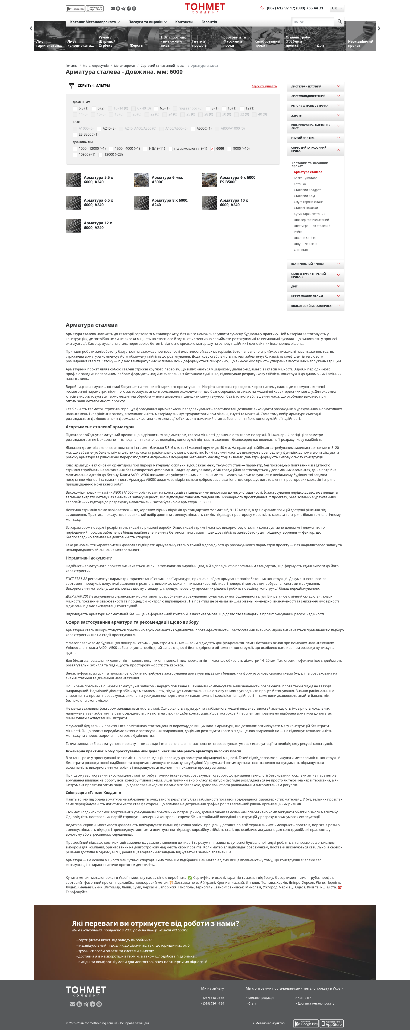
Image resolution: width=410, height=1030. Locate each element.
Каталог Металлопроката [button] (93, 21)
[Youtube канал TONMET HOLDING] (118, 8)
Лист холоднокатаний (308, 96)
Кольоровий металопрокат (312, 306)
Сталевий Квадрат (307, 190)
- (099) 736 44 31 (212, 1003)
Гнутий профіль (303, 138)
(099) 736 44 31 (309, 7)
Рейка (298, 232)
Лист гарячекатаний (306, 86)
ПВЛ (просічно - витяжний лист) (311, 126)
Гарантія (209, 21)
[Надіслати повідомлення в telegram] (124, 8)
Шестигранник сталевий (312, 226)
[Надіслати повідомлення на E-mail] (113, 8)
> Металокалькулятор (269, 1023)
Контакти (184, 21)
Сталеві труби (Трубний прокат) (308, 275)
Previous (31, 28)
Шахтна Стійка (305, 238)
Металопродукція (261, 998)
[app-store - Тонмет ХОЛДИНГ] (94, 8)
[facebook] (129, 8)
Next (379, 28)
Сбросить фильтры (264, 86)
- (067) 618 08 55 (212, 998)
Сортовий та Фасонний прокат (309, 149)
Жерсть (296, 115)
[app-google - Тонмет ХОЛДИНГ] (75, 8)
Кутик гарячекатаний (309, 214)
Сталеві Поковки (306, 208)
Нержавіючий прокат (307, 296)
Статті (252, 1003)
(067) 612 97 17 (280, 7)
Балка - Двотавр (306, 178)
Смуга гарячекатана (309, 202)
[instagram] (134, 8)
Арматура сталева (308, 172)
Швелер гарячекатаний (311, 220)
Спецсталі (301, 250)
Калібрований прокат (307, 264)
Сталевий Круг (304, 196)
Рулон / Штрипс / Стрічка (309, 106)
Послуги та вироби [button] (146, 21)
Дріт (294, 286)
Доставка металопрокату (316, 1003)
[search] (339, 21)
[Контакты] (263, 7)
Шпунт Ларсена (305, 244)
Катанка (300, 184)
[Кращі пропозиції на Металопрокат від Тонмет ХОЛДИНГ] (205, 8)
